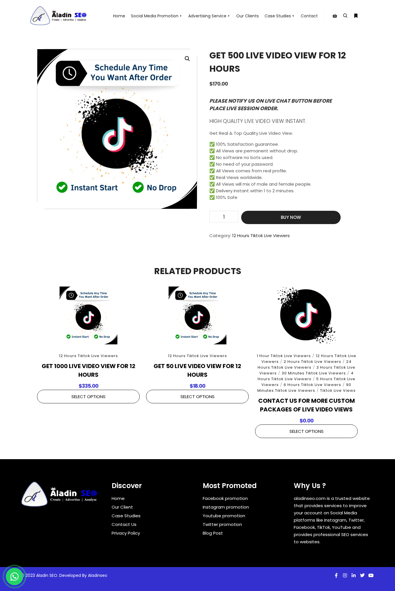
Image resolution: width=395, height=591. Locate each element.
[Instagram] (345, 575)
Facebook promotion (225, 498)
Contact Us (124, 524)
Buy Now (291, 217)
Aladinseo (97, 575)
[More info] (355, 16)
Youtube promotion (224, 516)
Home (119, 16)
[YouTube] (371, 575)
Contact (309, 16)
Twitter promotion (222, 524)
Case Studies (278, 16)
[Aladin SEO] (59, 16)
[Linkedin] (353, 575)
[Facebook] (336, 575)
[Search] (345, 16)
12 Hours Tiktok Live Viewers (261, 235)
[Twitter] (362, 575)
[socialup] (60, 496)
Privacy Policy (126, 533)
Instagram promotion (226, 507)
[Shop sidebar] (335, 16)
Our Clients (247, 16)
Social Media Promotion (154, 16)
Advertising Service (207, 16)
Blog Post (213, 533)
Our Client (122, 507)
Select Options (88, 397)
